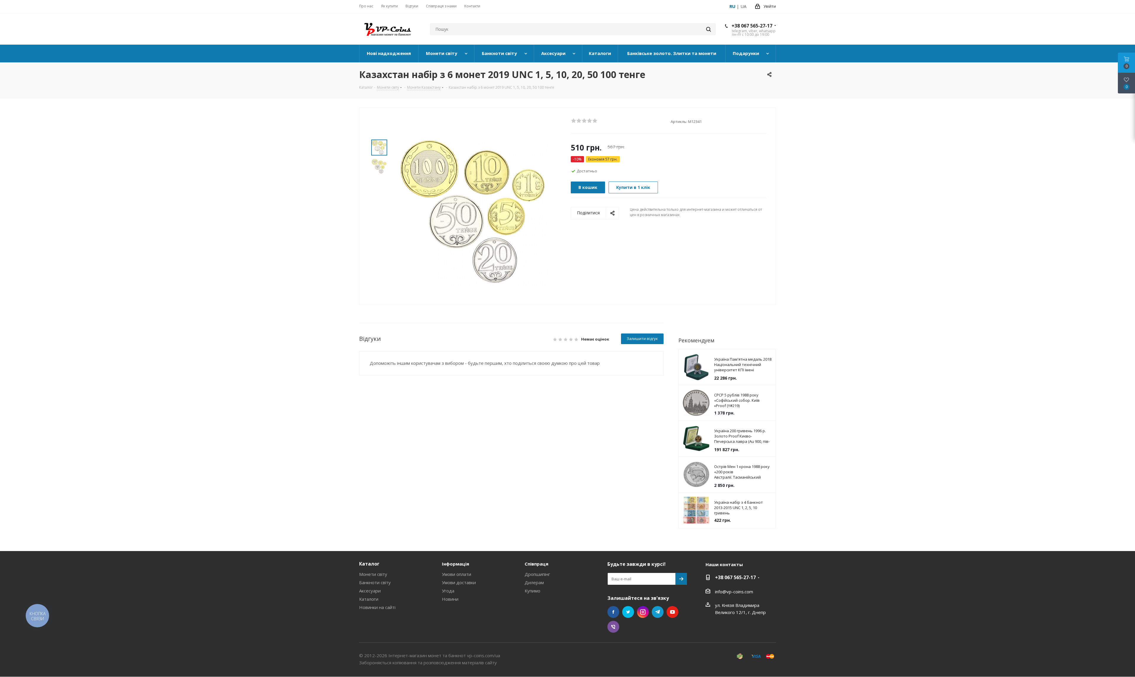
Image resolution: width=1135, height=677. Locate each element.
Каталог (369, 564)
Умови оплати (456, 574)
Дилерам (534, 582)
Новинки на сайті (377, 607)
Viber (613, 627)
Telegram (658, 612)
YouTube (672, 612)
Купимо (532, 591)
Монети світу (373, 574)
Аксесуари (370, 591)
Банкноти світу (375, 582)
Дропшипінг (537, 574)
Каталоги (368, 599)
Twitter (628, 612)
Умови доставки (459, 582)
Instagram (643, 612)
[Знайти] (708, 29)
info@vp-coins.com (734, 592)
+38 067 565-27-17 (752, 25)
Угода (448, 591)
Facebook (613, 612)
